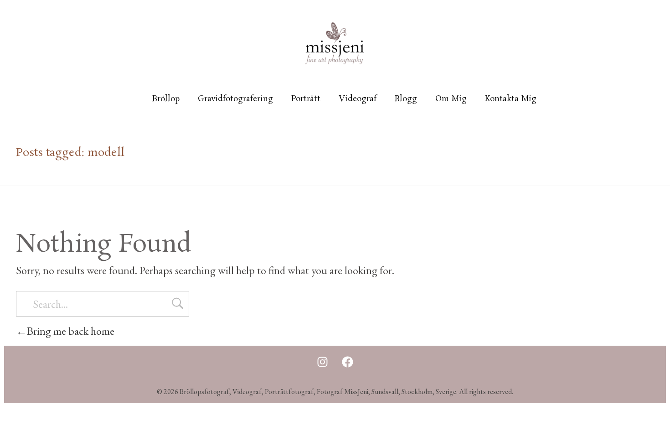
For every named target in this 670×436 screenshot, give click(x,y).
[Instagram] (322, 361)
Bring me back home (70, 331)
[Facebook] (347, 361)
